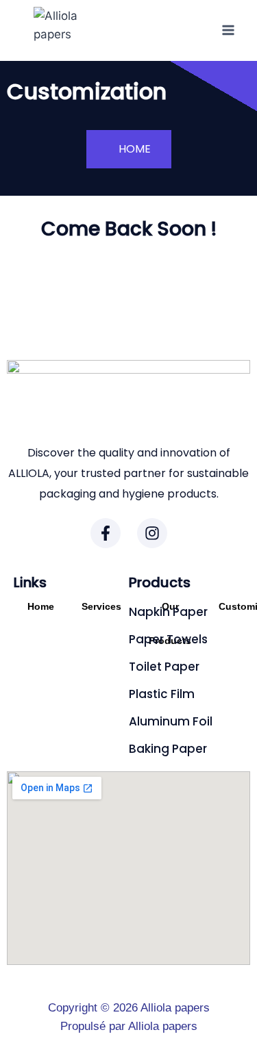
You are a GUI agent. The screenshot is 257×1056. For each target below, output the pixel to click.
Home (40, 606)
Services (101, 606)
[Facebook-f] (105, 533)
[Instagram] (152, 533)
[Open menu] (228, 30)
